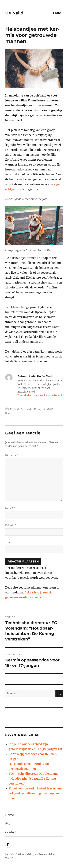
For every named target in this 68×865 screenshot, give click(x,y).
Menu (57, 12)
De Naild (14, 13)
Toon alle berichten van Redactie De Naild (40, 395)
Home (9, 815)
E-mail (11, 525)
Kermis (9, 413)
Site (8, 542)
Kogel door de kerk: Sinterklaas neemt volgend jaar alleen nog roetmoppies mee (35, 793)
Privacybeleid (25, 854)
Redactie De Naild (20, 409)
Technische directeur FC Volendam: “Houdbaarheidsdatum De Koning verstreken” (33, 778)
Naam (10, 507)
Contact (11, 832)
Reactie (11, 454)
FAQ (8, 823)
